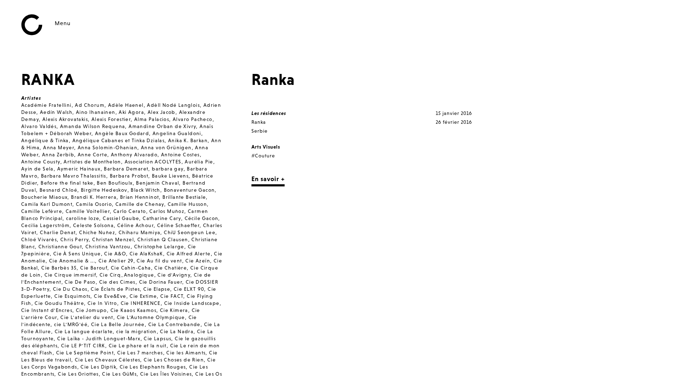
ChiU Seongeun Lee (189, 232)
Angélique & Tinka (45, 140)
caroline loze (82, 218)
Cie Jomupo (91, 310)
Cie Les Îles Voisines (166, 374)
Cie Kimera (174, 310)
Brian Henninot (139, 197)
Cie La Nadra (177, 331)
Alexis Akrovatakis (65, 119)
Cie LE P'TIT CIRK (83, 345)
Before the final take (67, 183)
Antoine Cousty (40, 161)
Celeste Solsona (93, 225)
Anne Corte (92, 154)
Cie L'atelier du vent (86, 317)
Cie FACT (171, 296)
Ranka (258, 122)
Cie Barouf (93, 268)
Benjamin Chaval (157, 183)
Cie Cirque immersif (70, 275)
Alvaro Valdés (38, 126)
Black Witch (145, 190)
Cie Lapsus (157, 338)
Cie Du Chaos (70, 289)
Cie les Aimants (186, 352)
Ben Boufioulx (114, 183)
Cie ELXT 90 (189, 289)
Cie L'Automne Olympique (151, 317)
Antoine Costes (180, 154)
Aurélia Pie (199, 161)
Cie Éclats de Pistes (115, 289)
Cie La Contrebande (174, 324)
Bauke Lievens (170, 176)
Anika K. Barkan (188, 140)
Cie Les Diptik (98, 367)
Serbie (259, 131)
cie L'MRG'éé (71, 324)
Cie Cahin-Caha (131, 268)
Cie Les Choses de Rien (174, 360)
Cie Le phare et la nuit (138, 345)
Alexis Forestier (111, 119)
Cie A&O (115, 253)
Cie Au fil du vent (159, 261)
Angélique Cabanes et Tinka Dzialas (118, 140)
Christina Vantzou (108, 246)
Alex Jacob (162, 112)
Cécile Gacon (202, 218)
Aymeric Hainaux (79, 169)
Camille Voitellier (88, 211)
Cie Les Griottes (78, 374)
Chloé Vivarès (39, 239)
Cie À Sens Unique (77, 253)
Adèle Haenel (126, 105)
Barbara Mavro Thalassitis (73, 176)
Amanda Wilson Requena (92, 126)
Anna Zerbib (58, 154)
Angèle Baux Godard (122, 133)
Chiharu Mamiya (140, 232)
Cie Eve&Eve (110, 296)
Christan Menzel (113, 239)
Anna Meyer (58, 147)
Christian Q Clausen (162, 239)
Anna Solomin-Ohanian (107, 147)
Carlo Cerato (129, 211)
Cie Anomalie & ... (72, 261)
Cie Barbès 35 (59, 268)
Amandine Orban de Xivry (162, 126)
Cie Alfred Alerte (189, 253)
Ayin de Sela (37, 169)
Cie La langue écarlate (84, 331)
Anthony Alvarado (134, 154)
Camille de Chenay (139, 204)
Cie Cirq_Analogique (127, 275)
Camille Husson (187, 204)
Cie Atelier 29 (116, 261)
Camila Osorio (94, 204)
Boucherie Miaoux (44, 197)
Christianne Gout (60, 246)
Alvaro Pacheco (193, 119)
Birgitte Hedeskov (104, 190)
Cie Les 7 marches (140, 352)
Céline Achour (135, 225)
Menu (63, 23)
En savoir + (268, 179)
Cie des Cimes (117, 282)
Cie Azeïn (197, 261)
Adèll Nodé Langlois (173, 105)
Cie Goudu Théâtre (59, 303)
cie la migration (136, 331)
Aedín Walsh (56, 112)
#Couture (263, 155)
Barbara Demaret (126, 169)
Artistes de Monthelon (92, 161)
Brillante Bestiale (184, 197)
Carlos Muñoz (166, 211)
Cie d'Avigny (173, 275)
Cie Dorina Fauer (160, 282)
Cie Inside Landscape (192, 303)
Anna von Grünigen (166, 147)
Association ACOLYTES (153, 161)
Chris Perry (74, 239)
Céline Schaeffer (178, 225)
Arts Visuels (265, 147)
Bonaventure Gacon (189, 190)
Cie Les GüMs (119, 374)
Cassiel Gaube (121, 218)
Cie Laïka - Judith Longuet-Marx (98, 338)
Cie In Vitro (102, 303)
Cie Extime (143, 296)
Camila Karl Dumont (46, 204)
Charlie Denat (58, 232)
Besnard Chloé (58, 190)
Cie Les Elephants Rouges (153, 367)
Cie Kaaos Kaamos (133, 310)
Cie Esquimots (72, 296)
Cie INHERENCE (141, 303)
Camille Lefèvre (41, 211)
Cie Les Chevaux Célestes (108, 360)
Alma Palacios (151, 119)
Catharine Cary (162, 218)
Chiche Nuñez (97, 232)
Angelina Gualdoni (177, 133)
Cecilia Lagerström (45, 225)
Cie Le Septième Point (85, 352)
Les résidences (268, 113)
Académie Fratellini (46, 105)
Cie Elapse (156, 289)
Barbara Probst (129, 176)
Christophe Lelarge (159, 246)
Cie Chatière (170, 268)
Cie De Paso (80, 282)
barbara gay (167, 169)
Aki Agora (131, 112)
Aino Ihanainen (95, 112)
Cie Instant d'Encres (46, 310)
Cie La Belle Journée (118, 324)
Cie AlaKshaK (146, 253)
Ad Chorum (90, 105)
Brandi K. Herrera (94, 197)
